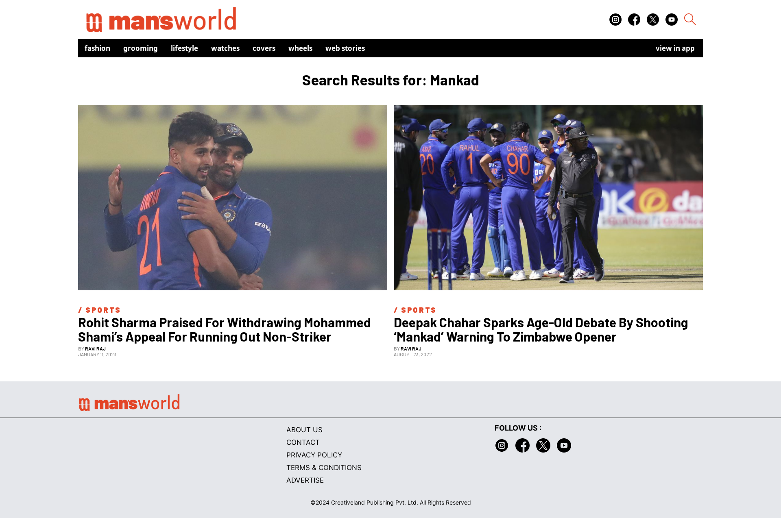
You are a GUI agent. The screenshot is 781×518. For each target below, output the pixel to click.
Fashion (97, 48)
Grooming (140, 48)
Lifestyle (184, 48)
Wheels (300, 48)
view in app (675, 48)
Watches (225, 48)
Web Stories (345, 48)
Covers (264, 48)
